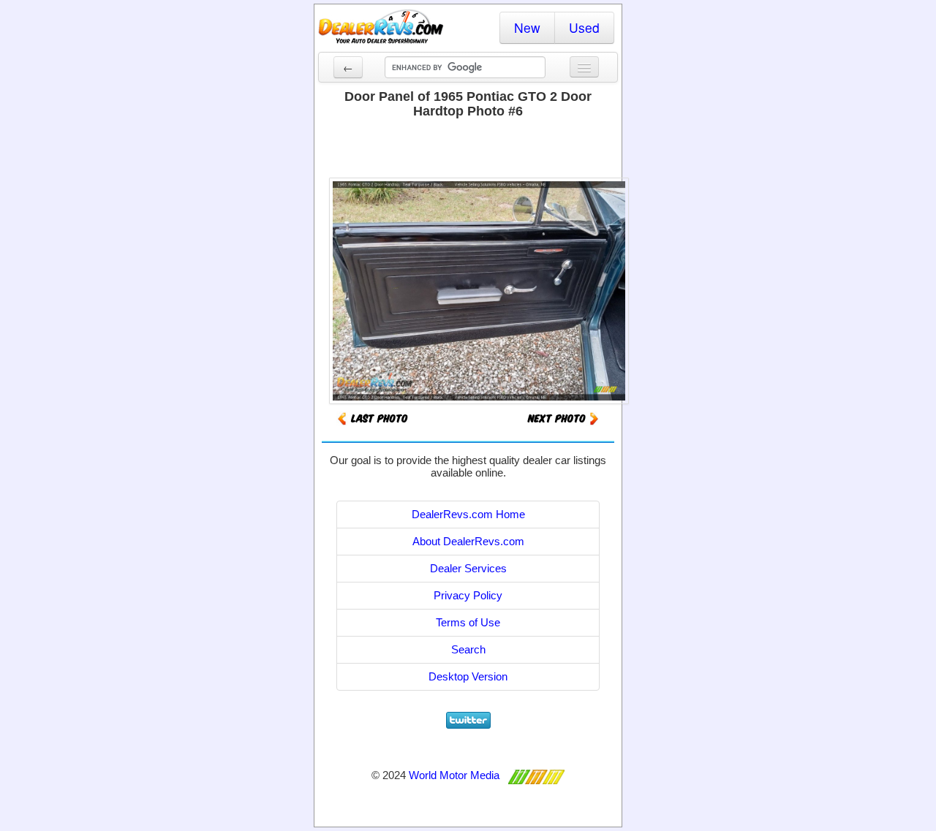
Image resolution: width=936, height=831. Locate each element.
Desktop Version (468, 676)
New (527, 27)
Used (584, 27)
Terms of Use (468, 622)
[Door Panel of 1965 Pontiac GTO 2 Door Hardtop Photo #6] (563, 417)
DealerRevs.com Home (468, 514)
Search (468, 649)
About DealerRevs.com (468, 541)
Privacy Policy (468, 595)
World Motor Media (454, 775)
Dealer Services (468, 568)
